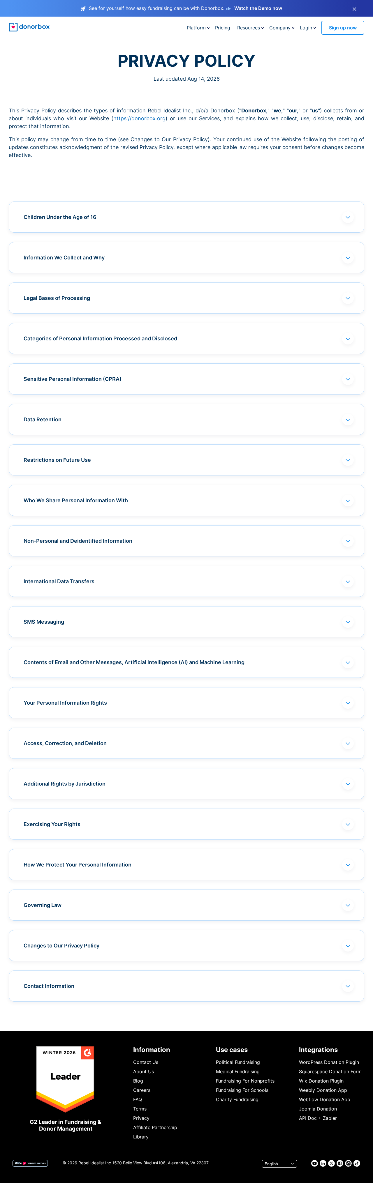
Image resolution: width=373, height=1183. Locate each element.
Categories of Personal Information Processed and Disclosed (100, 338)
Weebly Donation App (323, 1090)
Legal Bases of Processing (57, 298)
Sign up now (343, 28)
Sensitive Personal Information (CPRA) (73, 379)
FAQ (137, 1099)
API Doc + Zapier (318, 1118)
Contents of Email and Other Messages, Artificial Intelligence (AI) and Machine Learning (134, 662)
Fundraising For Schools (242, 1090)
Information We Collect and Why (64, 257)
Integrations (318, 1049)
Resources (248, 28)
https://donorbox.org (139, 118)
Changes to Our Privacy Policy (61, 945)
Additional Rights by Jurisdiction (64, 784)
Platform (196, 28)
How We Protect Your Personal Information (77, 865)
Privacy (141, 1118)
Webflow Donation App (324, 1099)
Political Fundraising (238, 1062)
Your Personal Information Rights (65, 703)
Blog (138, 1081)
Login (306, 28)
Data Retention (42, 419)
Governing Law (42, 905)
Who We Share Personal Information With (76, 500)
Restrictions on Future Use (57, 460)
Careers (141, 1090)
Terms (140, 1109)
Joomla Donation (318, 1109)
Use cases (232, 1049)
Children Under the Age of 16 (60, 217)
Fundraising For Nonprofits (245, 1081)
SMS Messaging (44, 622)
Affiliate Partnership (155, 1127)
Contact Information (49, 986)
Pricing (222, 28)
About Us (143, 1071)
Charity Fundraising (237, 1099)
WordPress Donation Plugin (329, 1062)
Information (151, 1049)
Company (280, 28)
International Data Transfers (59, 581)
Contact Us (145, 1062)
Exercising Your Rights (52, 824)
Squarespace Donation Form (330, 1071)
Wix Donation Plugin (321, 1081)
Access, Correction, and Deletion (65, 743)
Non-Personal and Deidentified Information (78, 541)
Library (141, 1137)
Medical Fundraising (238, 1071)
